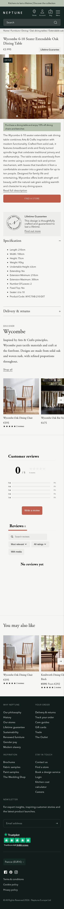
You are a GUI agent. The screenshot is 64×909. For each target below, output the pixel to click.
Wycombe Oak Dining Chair (17, 418)
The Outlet (41, 737)
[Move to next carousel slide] (60, 400)
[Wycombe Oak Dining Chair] (21, 396)
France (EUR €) (13, 861)
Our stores (9, 722)
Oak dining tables (38, 30)
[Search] (55, 22)
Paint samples (11, 772)
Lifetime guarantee (14, 727)
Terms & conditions (13, 879)
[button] (32, 483)
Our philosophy (12, 712)
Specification (12, 240)
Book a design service (47, 772)
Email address (13, 819)
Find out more (33, 231)
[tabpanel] (32, 567)
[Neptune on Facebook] (5, 872)
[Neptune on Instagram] (16, 872)
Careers (39, 791)
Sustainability (10, 732)
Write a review (32, 510)
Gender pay (10, 742)
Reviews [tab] (18, 525)
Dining (24, 30)
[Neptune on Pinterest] (11, 872)
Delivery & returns (16, 311)
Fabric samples (11, 767)
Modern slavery (12, 747)
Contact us (41, 762)
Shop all (7, 369)
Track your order (44, 717)
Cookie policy (10, 884)
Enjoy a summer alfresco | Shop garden (32, 3)
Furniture (15, 30)
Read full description (15, 190)
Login (38, 777)
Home (6, 30)
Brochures (9, 762)
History (7, 717)
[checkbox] (16, 552)
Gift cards (40, 727)
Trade (38, 732)
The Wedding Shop (14, 777)
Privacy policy (10, 889)
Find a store (42, 767)
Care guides (42, 722)
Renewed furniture (13, 737)
